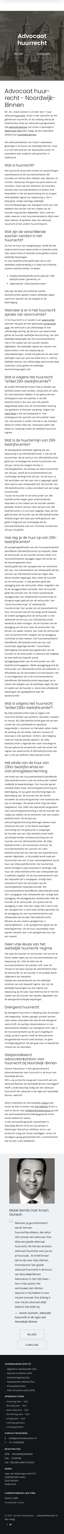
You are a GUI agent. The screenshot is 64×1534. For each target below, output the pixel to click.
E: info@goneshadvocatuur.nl (21, 1438)
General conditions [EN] (19, 1373)
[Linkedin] (10, 1524)
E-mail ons (43, 53)
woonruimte (48, 319)
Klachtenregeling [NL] (18, 1377)
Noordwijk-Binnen (27, 134)
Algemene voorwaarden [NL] (21, 1368)
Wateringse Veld (13, 130)
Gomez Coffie (11, 1498)
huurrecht (20, 115)
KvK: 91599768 (13, 1458)
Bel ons (18, 53)
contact (45, 1102)
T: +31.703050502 (14, 1442)
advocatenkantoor (18, 127)
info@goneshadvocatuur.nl (39, 1110)
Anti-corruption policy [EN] (20, 1390)
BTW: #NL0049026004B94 (19, 1454)
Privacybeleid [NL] (16, 1386)
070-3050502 (41, 1106)
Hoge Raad (10, 413)
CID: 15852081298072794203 (19, 1462)
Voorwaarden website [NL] (20, 1381)
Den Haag (10, 1519)
